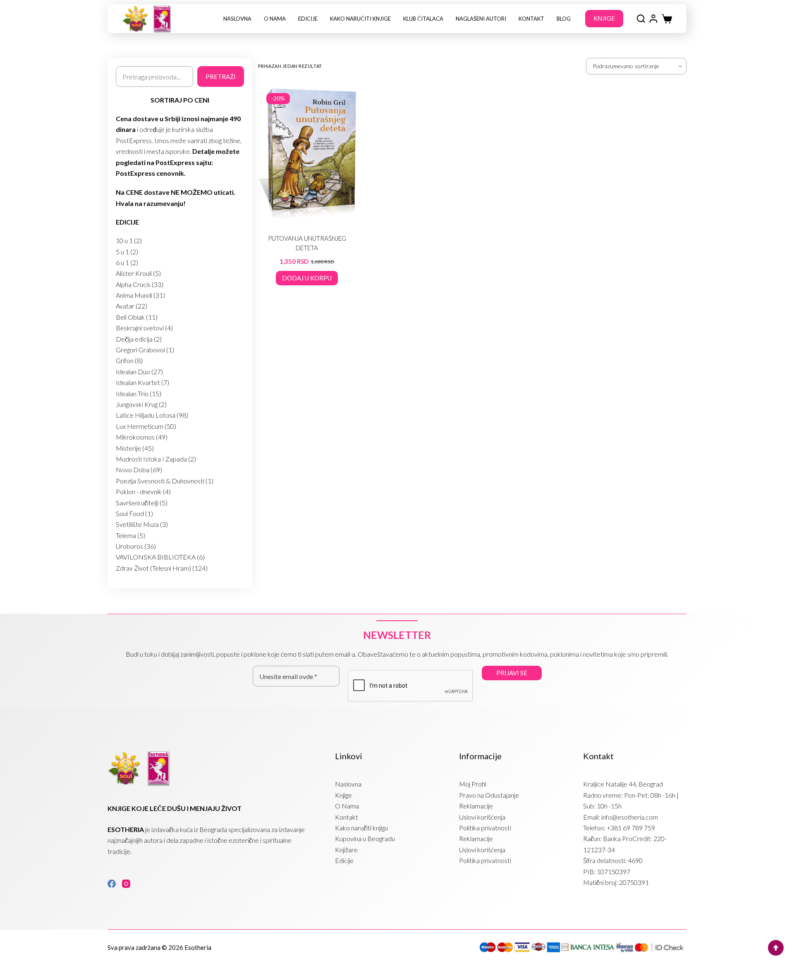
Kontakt (531, 18)
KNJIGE (604, 18)
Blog (564, 18)
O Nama (275, 18)
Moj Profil (472, 784)
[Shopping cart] (667, 19)
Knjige (343, 795)
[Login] (653, 18)
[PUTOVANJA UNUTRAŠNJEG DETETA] (307, 154)
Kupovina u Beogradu (365, 838)
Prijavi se (511, 673)
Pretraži (221, 76)
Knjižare (346, 850)
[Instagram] (126, 884)
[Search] (641, 18)
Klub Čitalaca (423, 18)
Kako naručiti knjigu (361, 828)
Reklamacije (476, 806)
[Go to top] (776, 948)
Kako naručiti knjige (360, 18)
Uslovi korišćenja (482, 817)
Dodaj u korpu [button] (307, 278)
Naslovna (237, 18)
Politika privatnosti (485, 828)
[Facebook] (112, 884)
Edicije (308, 18)
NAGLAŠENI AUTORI (481, 18)
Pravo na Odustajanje (489, 795)
